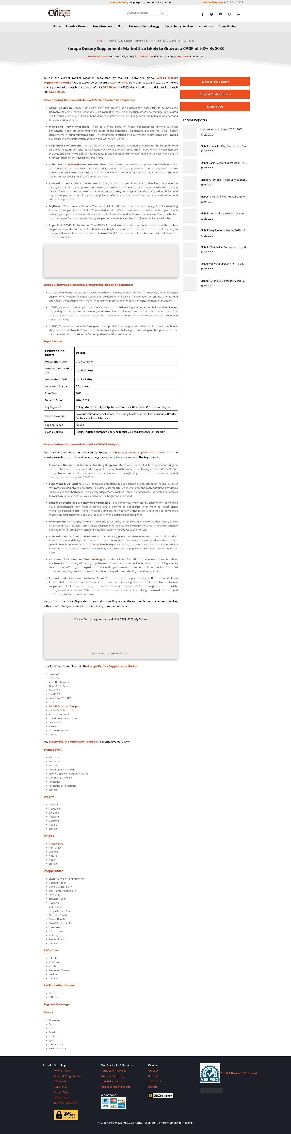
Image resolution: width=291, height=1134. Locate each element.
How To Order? (62, 1070)
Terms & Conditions (65, 1103)
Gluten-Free (56, 843)
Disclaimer (60, 1081)
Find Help (60, 1065)
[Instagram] (230, 14)
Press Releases (102, 26)
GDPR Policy (60, 1087)
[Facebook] (202, 14)
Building (96, 559)
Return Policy (61, 1097)
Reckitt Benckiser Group (63, 706)
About (47, 1065)
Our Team (154, 1076)
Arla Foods (65, 292)
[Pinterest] (211, 14)
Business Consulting (112, 1076)
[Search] (162, 13)
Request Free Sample (215, 82)
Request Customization (215, 94)
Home (57, 26)
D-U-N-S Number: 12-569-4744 (238, 1073)
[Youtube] (221, 14)
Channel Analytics (111, 1081)
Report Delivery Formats (68, 1076)
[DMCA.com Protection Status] (240, 1090)
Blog (120, 26)
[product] (190, 132)
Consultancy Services (179, 26)
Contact (154, 1065)
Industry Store (75, 26)
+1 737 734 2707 (233, 2)
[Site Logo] (66, 15)
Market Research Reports (115, 1087)
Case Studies (227, 26)
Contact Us (154, 1081)
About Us (205, 26)
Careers (152, 1087)
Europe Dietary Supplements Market (141, 452)
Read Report (215, 106)
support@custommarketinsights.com (151, 2)
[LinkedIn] (239, 14)
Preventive (75, 164)
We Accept (108, 1095)
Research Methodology (144, 26)
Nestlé (52, 694)
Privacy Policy (62, 1092)
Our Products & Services (117, 1065)
